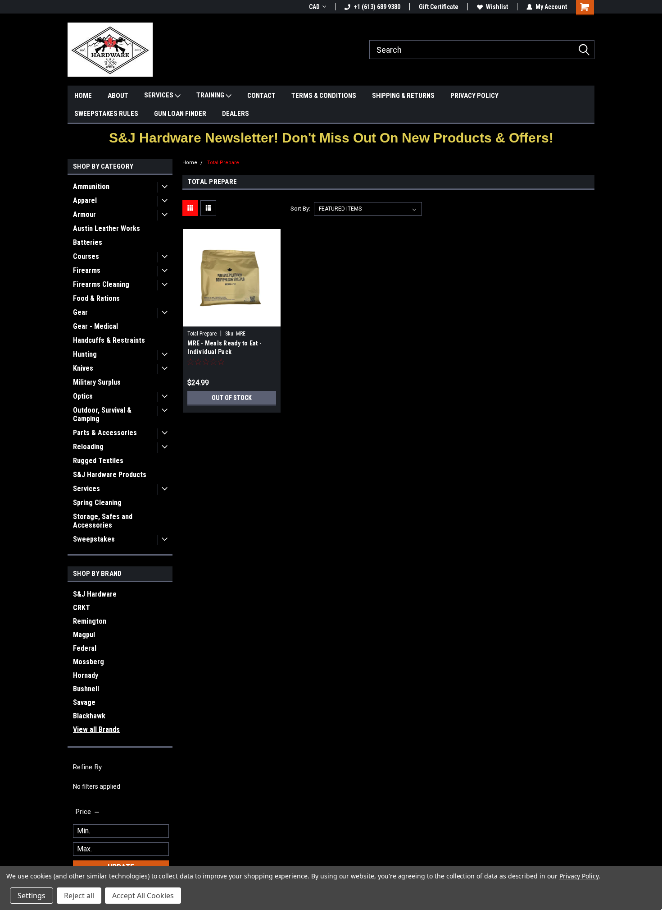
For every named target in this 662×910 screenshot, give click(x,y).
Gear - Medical (95, 326)
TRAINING (211, 95)
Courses (86, 256)
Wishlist (497, 6)
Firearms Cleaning (101, 284)
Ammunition (91, 186)
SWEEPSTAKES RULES (106, 114)
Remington (89, 621)
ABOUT (118, 96)
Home (189, 162)
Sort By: (300, 208)
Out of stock (232, 397)
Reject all (79, 896)
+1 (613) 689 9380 (377, 6)
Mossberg (88, 661)
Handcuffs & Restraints (109, 340)
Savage (84, 702)
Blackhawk (89, 716)
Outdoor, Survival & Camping (102, 414)
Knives (83, 368)
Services (86, 488)
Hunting (85, 354)
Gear (80, 312)
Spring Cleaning (97, 502)
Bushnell (86, 689)
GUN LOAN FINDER (180, 114)
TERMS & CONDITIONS (323, 96)
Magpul (84, 634)
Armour (84, 214)
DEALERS (235, 114)
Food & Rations (96, 298)
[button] (331, 138)
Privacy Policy (579, 876)
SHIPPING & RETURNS (403, 96)
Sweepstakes (94, 539)
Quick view (232, 319)
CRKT (81, 607)
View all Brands (96, 729)
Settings (31, 896)
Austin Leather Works (106, 228)
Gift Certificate (438, 6)
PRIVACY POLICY (474, 96)
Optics (83, 396)
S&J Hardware (95, 594)
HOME (83, 96)
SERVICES (159, 95)
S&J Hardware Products (109, 474)
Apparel (85, 200)
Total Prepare (223, 162)
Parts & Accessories (105, 432)
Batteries (87, 242)
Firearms (86, 270)
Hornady (85, 675)
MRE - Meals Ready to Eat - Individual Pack (224, 347)
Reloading (88, 446)
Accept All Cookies (143, 896)
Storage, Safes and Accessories (102, 520)
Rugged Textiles (98, 460)
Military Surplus (97, 382)
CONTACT (261, 96)
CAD (314, 6)
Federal (84, 648)
